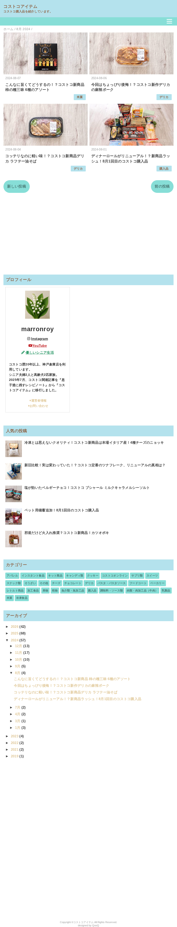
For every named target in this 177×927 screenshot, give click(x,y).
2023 (15, 736)
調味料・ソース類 (111, 590)
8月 (18, 673)
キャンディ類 (74, 575)
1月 (18, 728)
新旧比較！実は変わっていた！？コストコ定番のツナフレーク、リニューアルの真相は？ (95, 465)
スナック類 (14, 583)
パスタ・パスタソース (111, 583)
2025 (15, 633)
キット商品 (55, 575)
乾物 (55, 590)
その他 (44, 583)
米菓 (80, 97)
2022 (15, 743)
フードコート (138, 583)
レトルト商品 (15, 590)
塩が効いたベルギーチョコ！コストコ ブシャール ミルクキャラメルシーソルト (87, 488)
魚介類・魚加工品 (73, 590)
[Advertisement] (88, 233)
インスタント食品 (33, 575)
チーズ (56, 583)
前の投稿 (162, 186)
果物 (45, 590)
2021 (15, 749)
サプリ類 (137, 575)
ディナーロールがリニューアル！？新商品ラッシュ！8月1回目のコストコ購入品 (77, 699)
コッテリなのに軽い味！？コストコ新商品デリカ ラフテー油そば (65, 692)
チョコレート (72, 583)
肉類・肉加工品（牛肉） (142, 590)
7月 (18, 707)
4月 (18, 714)
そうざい (30, 583)
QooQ (95, 925)
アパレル (12, 575)
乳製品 (166, 590)
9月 (18, 666)
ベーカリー (157, 583)
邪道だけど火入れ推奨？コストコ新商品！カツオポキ (66, 533)
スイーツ (152, 575)
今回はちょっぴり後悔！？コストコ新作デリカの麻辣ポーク (61, 685)
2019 (15, 756)
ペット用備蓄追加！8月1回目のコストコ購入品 (61, 510)
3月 (18, 721)
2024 (15, 640)
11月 (19, 653)
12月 (19, 646)
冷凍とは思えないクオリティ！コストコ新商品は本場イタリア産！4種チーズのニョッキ (94, 442)
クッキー (92, 575)
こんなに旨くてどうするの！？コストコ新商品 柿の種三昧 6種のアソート (72, 679)
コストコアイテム (20, 6)
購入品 (164, 168)
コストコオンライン (115, 575)
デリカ (164, 97)
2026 (15, 627)
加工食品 (33, 590)
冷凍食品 (21, 598)
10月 (19, 659)
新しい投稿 (16, 186)
